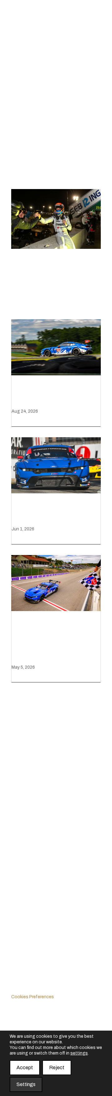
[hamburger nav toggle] (93, 61)
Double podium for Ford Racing (56, 394)
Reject (56, 1067)
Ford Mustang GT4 (32, 879)
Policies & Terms (29, 980)
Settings (25, 1084)
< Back (21, 122)
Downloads (23, 791)
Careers (20, 827)
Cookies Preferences (32, 996)
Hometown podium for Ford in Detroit (54, 512)
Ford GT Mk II (26, 895)
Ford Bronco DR (29, 928)
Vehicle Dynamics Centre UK (42, 944)
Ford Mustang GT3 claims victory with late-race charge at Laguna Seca (56, 640)
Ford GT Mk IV (27, 912)
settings (79, 1053)
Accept (24, 1067)
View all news (30, 296)
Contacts (21, 843)
